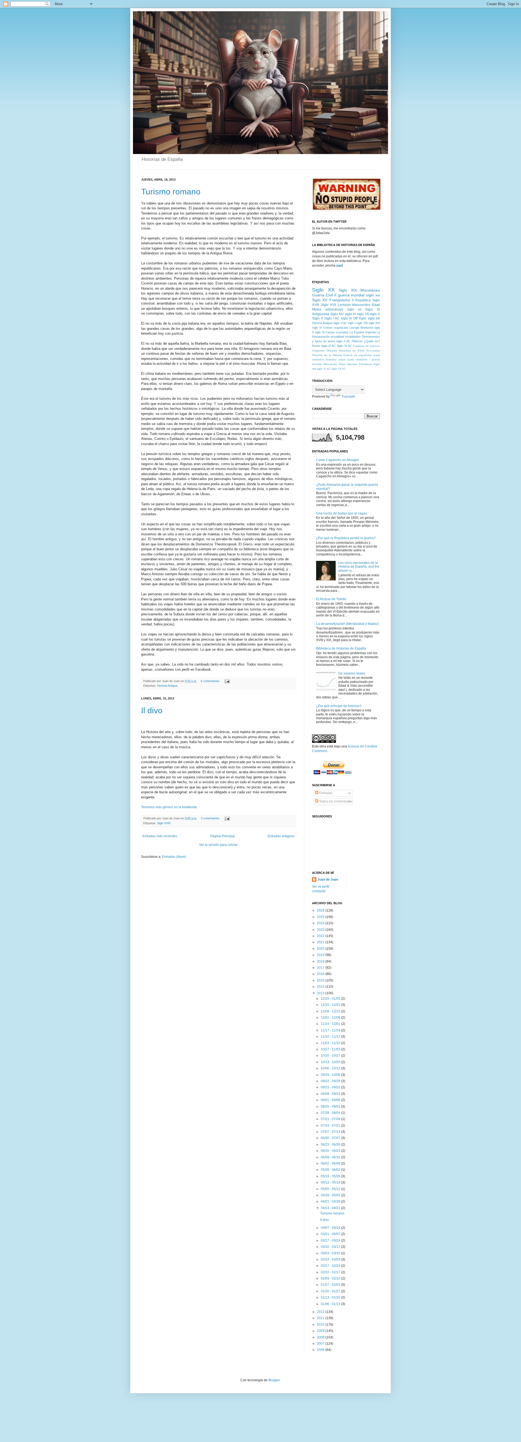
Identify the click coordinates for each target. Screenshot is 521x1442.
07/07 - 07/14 (331, 1132)
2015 (321, 980)
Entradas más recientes (159, 836)
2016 (321, 974)
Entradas (325, 793)
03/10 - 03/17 (331, 1247)
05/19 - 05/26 (331, 1176)
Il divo (152, 710)
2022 (321, 936)
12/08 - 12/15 (331, 1011)
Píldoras (357, 341)
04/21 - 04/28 (331, 1201)
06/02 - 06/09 (331, 1163)
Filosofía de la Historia (327, 355)
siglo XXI (374, 323)
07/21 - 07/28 (331, 1119)
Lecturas (344, 305)
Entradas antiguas (281, 836)
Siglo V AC (340, 323)
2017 (321, 968)
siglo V (375, 314)
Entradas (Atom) (174, 857)
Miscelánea (370, 290)
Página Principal (222, 836)
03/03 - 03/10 (331, 1253)
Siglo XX (323, 290)
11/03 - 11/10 (331, 1043)
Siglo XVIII (163, 823)
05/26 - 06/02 (331, 1170)
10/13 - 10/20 (331, 1062)
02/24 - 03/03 (331, 1259)
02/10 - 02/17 (331, 1272)
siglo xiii (374, 318)
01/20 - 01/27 (331, 1291)
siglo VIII (361, 323)
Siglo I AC (331, 318)
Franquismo (339, 300)
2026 (321, 910)
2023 (321, 930)
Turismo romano (171, 191)
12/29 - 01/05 (331, 998)
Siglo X (317, 318)
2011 (321, 1318)
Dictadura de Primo (352, 350)
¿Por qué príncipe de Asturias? (338, 706)
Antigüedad (320, 314)
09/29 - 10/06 (331, 1075)
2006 (321, 1350)
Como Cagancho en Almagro (337, 460)
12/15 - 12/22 (331, 1005)
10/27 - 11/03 (331, 1049)
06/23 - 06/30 (331, 1144)
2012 (321, 1312)
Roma (316, 345)
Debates (331, 350)
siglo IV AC (324, 368)
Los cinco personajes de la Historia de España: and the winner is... (358, 567)
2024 (321, 923)
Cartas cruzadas (337, 332)
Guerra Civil (322, 295)
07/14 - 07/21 (331, 1125)
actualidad (337, 336)
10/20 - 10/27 (331, 1055)
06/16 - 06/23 (331, 1151)
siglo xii (354, 309)
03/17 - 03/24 (331, 1240)
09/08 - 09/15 (331, 1094)
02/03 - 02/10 (331, 1278)
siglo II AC (343, 341)
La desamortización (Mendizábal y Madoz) (347, 624)
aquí (339, 265)
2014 (321, 987)
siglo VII (363, 314)
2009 (321, 1331)
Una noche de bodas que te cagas (341, 513)
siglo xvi (373, 295)
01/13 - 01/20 (331, 1297)
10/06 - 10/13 (331, 1068)
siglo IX (346, 318)
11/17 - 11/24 (331, 1030)
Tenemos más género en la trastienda (169, 807)
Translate (348, 396)
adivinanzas (334, 309)
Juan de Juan (327, 879)
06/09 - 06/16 (331, 1157)
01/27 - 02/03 (331, 1285)
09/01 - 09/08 (331, 1100)
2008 (321, 1337)
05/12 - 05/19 (331, 1182)
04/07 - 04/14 (331, 1228)
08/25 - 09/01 (331, 1106)
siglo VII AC (338, 368)
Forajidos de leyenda (366, 345)
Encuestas (373, 350)
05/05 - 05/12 (331, 1189)
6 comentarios (210, 681)
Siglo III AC (328, 345)
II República (361, 300)
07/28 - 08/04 (331, 1113)
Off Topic (360, 318)
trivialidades (353, 336)
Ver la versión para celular (218, 845)
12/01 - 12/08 (331, 1017)
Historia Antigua (167, 685)
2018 (321, 961)
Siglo (377, 364)
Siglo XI (372, 309)
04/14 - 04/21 (331, 1208)
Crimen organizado (335, 327)
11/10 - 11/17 (331, 1036)
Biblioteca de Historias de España (341, 648)
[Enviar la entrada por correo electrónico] (226, 681)
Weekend (366, 327)
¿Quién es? (372, 341)
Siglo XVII (328, 305)
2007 (321, 1343)
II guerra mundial (349, 295)
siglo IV (350, 314)
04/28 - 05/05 (331, 1195)
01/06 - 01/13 (331, 1304)
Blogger (274, 1380)
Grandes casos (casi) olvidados (346, 359)
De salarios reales (351, 673)
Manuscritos (361, 305)
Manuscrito (330, 364)
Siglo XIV (337, 314)
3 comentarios (210, 818)
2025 (321, 917)
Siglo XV (319, 300)
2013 (321, 993)
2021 (321, 942)
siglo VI (317, 327)
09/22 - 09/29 (331, 1081)
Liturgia (354, 327)
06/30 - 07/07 (331, 1138)
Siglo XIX (348, 290)
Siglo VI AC (344, 345)
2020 (321, 949)
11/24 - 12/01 (331, 1024)
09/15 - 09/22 (331, 1087)
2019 (321, 955)
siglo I (351, 323)
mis (314, 368)
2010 (321, 1324)
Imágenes (318, 350)
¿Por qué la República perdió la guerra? (346, 538)
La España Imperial (363, 332)
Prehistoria (365, 364)
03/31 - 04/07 (331, 1234)
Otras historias (348, 364)
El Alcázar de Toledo (331, 599)
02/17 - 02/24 (331, 1266)
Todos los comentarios (335, 801)
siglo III (319, 332)
